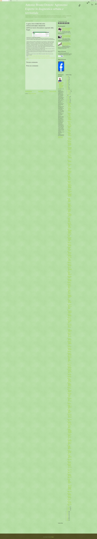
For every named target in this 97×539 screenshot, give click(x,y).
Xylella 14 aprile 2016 (69, 365)
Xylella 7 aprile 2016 (69, 459)
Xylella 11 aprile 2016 (69, 403)
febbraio (68, 508)
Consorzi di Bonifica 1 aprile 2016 (69, 497)
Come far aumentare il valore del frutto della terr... (69, 452)
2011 (67, 517)
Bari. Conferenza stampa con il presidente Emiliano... (69, 312)
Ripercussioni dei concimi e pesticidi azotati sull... (69, 321)
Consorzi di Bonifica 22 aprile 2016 (69, 255)
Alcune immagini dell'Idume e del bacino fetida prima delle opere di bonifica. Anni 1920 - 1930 (66, 36)
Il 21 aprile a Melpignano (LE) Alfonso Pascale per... (69, 296)
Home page (40, 91)
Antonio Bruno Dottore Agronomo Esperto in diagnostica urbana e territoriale (46, 9)
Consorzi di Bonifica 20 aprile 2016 (69, 280)
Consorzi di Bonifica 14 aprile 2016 (69, 367)
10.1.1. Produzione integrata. (69, 168)
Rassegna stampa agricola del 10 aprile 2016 (69, 411)
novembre (69, 91)
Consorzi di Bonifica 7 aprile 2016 (69, 462)
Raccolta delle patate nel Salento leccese (69, 127)
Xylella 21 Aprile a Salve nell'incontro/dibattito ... (69, 273)
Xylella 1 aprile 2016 (69, 505)
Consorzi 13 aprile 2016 (69, 374)
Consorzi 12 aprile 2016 (69, 376)
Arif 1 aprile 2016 (69, 500)
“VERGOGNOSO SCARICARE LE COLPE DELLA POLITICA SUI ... (69, 359)
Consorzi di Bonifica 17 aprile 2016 (69, 339)
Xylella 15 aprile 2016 (69, 351)
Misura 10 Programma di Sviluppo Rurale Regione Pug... (69, 172)
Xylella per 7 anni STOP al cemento (69, 502)
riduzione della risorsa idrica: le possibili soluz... (69, 426)
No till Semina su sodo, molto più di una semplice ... (69, 153)
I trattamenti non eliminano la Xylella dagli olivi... (69, 269)
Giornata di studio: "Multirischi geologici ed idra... (69, 456)
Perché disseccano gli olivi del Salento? (69, 390)
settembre (68, 94)
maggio (68, 100)
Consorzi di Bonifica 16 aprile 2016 (69, 349)
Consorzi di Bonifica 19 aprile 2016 (69, 315)
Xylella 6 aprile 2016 (69, 470)
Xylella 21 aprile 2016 (69, 262)
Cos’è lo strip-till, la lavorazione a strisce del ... (69, 157)
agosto (68, 96)
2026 (67, 76)
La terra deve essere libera (69, 235)
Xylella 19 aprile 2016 (69, 318)
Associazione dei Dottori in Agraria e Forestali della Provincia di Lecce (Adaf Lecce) (61, 85)
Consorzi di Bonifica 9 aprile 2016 (69, 422)
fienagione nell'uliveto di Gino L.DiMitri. (69, 114)
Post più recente (28, 91)
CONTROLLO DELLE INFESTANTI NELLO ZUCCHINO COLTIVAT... (69, 186)
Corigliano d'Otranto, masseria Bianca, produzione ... (69, 109)
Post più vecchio (52, 91)
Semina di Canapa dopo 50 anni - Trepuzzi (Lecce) (69, 291)
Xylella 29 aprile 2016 (69, 141)
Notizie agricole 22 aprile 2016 (69, 252)
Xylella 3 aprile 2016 (69, 477)
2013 (67, 514)
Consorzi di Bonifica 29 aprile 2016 (69, 138)
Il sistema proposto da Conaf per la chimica (69, 330)
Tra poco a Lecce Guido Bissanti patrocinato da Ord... (69, 481)
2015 (67, 511)
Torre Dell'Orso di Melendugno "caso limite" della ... (69, 416)
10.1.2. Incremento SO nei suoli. (69, 165)
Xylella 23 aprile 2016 (69, 242)
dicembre (68, 90)
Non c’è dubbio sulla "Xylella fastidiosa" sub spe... (69, 259)
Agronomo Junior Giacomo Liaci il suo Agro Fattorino (69, 178)
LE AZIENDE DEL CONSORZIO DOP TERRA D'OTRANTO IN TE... (69, 225)
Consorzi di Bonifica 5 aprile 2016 (69, 475)
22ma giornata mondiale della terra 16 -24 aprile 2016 (69, 371)
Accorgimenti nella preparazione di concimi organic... (69, 191)
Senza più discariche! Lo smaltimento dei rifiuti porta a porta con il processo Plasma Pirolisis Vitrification (66, 43)
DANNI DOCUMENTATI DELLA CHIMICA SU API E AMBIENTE (69, 231)
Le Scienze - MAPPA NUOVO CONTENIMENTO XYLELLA (69, 205)
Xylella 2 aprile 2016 (69, 492)
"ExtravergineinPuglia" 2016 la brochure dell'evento (69, 105)
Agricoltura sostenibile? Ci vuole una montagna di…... (69, 215)
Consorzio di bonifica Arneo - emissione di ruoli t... (69, 249)
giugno (68, 99)
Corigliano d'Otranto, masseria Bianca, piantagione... (69, 134)
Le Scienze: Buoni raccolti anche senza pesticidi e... (69, 220)
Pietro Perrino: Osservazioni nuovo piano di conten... (69, 395)
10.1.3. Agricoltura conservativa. (69, 161)
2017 (67, 87)
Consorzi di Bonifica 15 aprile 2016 (69, 354)
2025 (67, 77)
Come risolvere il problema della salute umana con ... (69, 195)
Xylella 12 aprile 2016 (69, 388)
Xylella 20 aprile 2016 (69, 282)
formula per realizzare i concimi (69, 182)
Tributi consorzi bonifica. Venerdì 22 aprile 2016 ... (69, 301)
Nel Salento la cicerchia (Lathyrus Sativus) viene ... (69, 210)
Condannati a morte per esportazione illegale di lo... (69, 343)
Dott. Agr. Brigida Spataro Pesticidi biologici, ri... (69, 200)
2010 (67, 518)
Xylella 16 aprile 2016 (69, 346)
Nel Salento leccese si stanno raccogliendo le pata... (69, 118)
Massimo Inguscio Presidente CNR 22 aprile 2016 (69, 384)
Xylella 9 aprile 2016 (69, 420)
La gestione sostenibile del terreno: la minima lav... (69, 144)
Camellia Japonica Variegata (69, 130)
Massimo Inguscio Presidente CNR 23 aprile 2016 (69, 380)
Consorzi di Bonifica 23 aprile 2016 (69, 245)
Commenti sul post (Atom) (32, 93)
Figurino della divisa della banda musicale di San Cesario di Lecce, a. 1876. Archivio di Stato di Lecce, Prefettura (67, 29)
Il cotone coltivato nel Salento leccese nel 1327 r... (69, 407)
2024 (67, 79)
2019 (67, 84)
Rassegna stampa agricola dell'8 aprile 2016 (69, 447)
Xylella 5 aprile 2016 (69, 472)
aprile (68, 102)
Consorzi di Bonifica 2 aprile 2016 (69, 494)
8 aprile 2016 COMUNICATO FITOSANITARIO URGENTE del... (69, 442)
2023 (67, 80)
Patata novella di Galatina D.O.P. (69, 277)
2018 (67, 86)
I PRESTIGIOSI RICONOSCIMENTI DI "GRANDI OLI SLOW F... (69, 487)
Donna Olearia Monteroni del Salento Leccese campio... (69, 239)
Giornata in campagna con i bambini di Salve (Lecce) (69, 286)
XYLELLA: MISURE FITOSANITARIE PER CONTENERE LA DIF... (69, 431)
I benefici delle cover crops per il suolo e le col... (69, 148)
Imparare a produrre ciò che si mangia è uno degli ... (69, 123)
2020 (67, 83)
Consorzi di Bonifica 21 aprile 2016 (69, 265)
